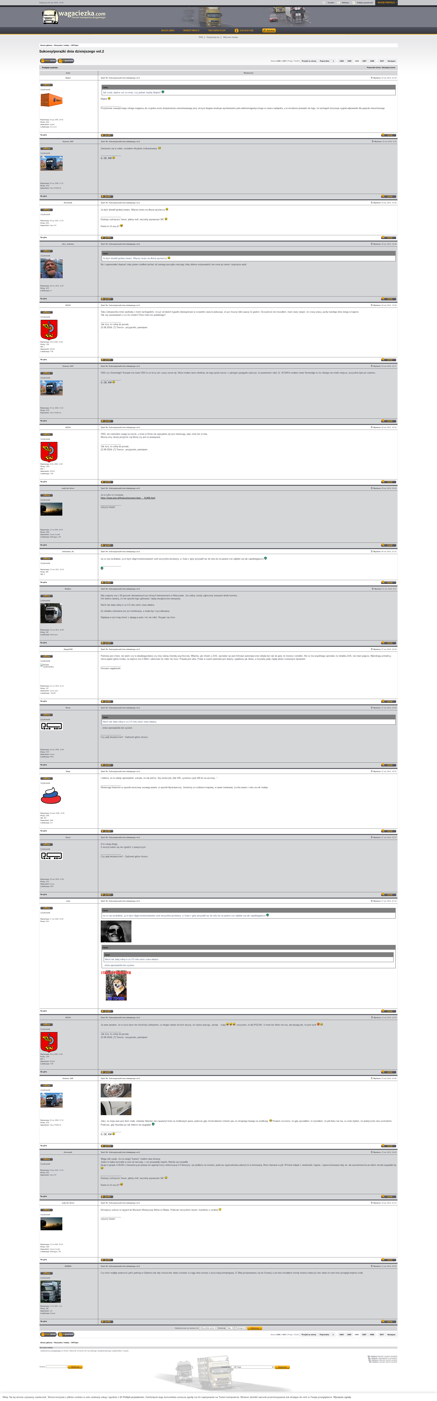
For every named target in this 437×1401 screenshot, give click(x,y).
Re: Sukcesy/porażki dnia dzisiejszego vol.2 (123, 78)
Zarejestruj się (212, 37)
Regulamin (167, 30)
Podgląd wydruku (50, 68)
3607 (382, 61)
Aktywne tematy (230, 37)
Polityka (365, 3)
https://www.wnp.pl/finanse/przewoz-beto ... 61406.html (128, 498)
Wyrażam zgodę (342, 1397)
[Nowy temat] (48, 61)
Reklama (345, 3)
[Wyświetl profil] (107, 135)
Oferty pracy (191, 30)
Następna (392, 61)
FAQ (201, 37)
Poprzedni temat (373, 67)
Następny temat (388, 67)
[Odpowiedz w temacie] (66, 61)
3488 (372, 61)
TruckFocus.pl (217, 30)
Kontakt (331, 3)
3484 (342, 61)
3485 (349, 61)
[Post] (372, 78)
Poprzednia (324, 61)
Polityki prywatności (133, 1397)
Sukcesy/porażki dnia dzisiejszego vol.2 (71, 51)
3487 (364, 61)
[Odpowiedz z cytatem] (388, 135)
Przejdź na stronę (309, 61)
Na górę (43, 135)
